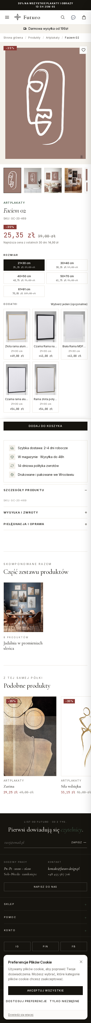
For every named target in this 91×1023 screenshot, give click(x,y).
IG (17, 946)
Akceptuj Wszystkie (45, 990)
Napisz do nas (45, 886)
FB (74, 946)
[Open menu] (7, 17)
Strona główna (13, 37)
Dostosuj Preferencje (26, 1001)
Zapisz (76, 842)
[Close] (81, 962)
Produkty (34, 37)
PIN (45, 946)
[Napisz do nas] (73, 17)
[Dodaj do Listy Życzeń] (83, 50)
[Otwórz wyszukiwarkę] (62, 17)
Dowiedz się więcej (20, 1014)
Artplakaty (53, 37)
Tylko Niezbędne (65, 1001)
